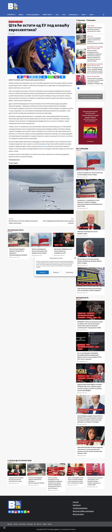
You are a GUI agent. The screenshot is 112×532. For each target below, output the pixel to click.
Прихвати (42, 272)
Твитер (15, 524)
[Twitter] (32, 77)
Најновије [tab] (81, 20)
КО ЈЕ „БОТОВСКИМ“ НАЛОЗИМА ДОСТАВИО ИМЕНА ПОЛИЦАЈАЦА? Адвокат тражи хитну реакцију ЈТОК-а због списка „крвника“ (89, 356)
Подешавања (69, 272)
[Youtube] (28, 511)
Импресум (77, 505)
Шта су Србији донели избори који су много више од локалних (58, 221)
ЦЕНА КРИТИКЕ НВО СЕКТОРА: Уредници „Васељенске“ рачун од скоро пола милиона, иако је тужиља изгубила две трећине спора (90, 450)
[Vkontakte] (44, 77)
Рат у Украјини (41, 245)
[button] (75, 258)
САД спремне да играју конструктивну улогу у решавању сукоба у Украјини (89, 290)
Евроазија (11, 21)
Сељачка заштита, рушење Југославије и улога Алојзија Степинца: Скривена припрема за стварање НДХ (95, 81)
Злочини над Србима (32, 15)
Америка (80, 284)
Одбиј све (56, 272)
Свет (57, 15)
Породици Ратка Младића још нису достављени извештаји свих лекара (94, 29)
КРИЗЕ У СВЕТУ (47, 15)
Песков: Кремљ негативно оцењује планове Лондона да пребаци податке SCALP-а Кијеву (89, 261)
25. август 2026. (82, 208)
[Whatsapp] (50, 77)
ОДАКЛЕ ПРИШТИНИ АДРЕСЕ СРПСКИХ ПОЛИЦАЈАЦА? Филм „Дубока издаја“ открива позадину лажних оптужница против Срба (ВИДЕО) (89, 387)
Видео (88, 344)
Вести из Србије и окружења (83, 511)
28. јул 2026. (81, 455)
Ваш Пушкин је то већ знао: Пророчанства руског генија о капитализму (23, 221)
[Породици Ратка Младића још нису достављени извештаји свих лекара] (81, 28)
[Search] (104, 14)
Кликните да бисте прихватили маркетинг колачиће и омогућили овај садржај (41, 189)
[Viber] (56, 77)
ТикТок (49, 524)
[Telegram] (38, 77)
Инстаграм (22, 524)
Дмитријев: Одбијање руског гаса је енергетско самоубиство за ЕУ (63, 251)
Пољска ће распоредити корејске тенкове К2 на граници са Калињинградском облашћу (18, 252)
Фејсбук (9, 524)
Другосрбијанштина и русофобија (95, 47)
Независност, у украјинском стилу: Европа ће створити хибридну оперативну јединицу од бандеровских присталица (89, 203)
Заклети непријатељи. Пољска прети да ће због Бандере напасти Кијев (39, 251)
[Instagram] (26, 77)
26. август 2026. (14, 257)
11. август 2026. (82, 361)
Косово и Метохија (91, 378)
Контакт (76, 502)
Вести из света (78, 514)
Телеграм (30, 524)
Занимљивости (73, 15)
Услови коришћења (80, 508)
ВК (35, 524)
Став (63, 15)
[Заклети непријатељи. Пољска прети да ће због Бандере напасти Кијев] (90, 161)
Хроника (80, 349)
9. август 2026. (82, 393)
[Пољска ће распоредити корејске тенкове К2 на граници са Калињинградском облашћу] (81, 39)
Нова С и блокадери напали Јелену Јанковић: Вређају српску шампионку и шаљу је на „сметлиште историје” (95, 70)
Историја (94, 76)
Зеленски (44, 146)
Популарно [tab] (91, 20)
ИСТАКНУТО (11, 15)
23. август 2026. (82, 330)
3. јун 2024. (12, 33)
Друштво (89, 48)
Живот (84, 15)
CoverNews (64, 529)
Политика (94, 48)
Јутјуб (44, 524)
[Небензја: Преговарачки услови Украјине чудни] (90, 219)
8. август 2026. (82, 424)
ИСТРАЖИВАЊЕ (81, 317)
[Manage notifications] (4, 527)
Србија (20, 15)
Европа (11, 245)
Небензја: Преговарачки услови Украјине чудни (87, 233)
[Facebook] (20, 77)
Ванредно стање (81, 313)
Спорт (91, 15)
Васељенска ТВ (90, 313)
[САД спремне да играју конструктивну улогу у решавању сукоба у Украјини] (90, 276)
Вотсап (39, 524)
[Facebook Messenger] (62, 77)
